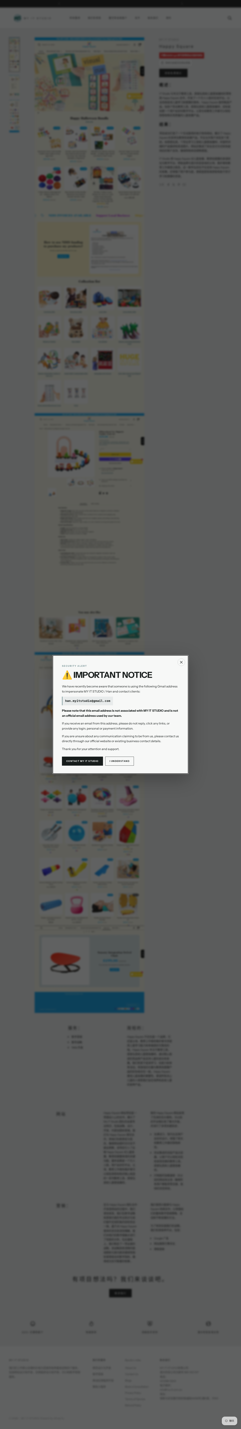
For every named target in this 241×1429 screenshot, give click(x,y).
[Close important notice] (181, 662)
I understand (120, 761)
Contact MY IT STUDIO (82, 761)
